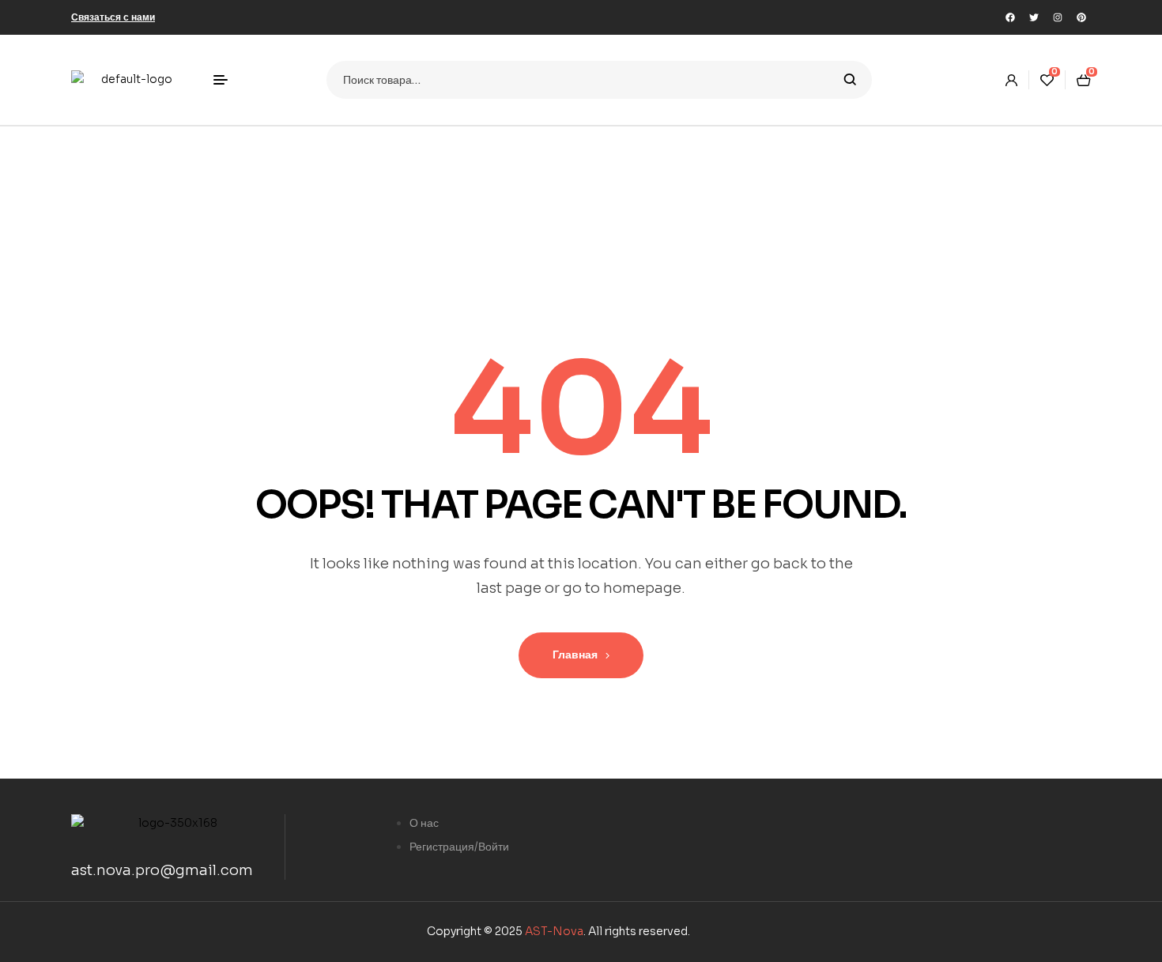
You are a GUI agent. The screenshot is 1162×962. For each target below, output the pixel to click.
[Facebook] (1010, 17)
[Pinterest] (1081, 17)
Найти (850, 80)
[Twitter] (1033, 17)
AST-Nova (554, 931)
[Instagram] (1057, 17)
